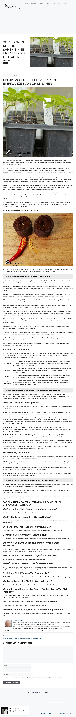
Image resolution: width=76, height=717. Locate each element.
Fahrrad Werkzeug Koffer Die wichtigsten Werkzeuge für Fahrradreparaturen (23, 638)
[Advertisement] (38, 23)
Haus (53, 3)
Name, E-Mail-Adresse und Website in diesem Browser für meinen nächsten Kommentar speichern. (34, 677)
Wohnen (65, 3)
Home (20, 3)
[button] (19, 8)
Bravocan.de (34, 622)
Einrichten (33, 3)
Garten (47, 3)
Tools (59, 3)
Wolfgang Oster (6, 60)
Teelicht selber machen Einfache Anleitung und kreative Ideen (20, 637)
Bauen (26, 3)
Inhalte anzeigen (12, 75)
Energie (41, 3)
